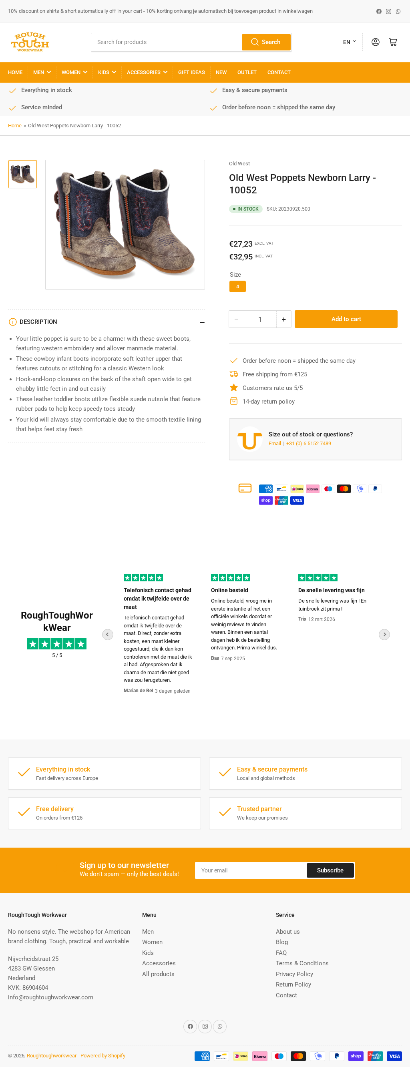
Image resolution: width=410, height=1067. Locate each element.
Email (275, 443)
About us (288, 931)
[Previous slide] (107, 634)
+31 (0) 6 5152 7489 (308, 443)
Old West (239, 164)
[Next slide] (384, 634)
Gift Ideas (191, 72)
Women (71, 72)
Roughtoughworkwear (51, 1056)
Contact (279, 72)
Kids (103, 72)
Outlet (247, 72)
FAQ (281, 952)
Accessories (144, 72)
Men (38, 72)
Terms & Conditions (302, 963)
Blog (282, 942)
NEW (221, 72)
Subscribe (330, 870)
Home (15, 72)
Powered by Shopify (102, 1056)
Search (271, 42)
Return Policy (293, 984)
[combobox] (191, 42)
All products (158, 974)
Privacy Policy (294, 974)
